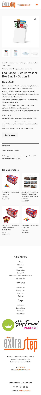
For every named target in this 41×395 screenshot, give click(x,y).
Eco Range (15, 63)
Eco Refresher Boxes (25, 69)
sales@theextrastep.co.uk (22, 369)
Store (3, 63)
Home (21, 262)
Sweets (8, 63)
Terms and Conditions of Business (20, 276)
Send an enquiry (10, 135)
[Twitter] (17, 387)
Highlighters (20, 290)
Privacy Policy (20, 278)
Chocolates (6, 69)
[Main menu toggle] (37, 5)
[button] (35, 19)
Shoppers (20, 311)
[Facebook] (14, 387)
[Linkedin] (24, 387)
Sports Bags (20, 313)
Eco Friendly (20, 288)
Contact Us (20, 273)
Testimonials (20, 270)
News (20, 267)
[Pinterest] (27, 387)
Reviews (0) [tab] (6, 146)
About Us (20, 264)
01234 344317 (21, 367)
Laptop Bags (20, 308)
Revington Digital (25, 390)
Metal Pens (20, 293)
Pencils (20, 296)
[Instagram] (21, 387)
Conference (20, 305)
